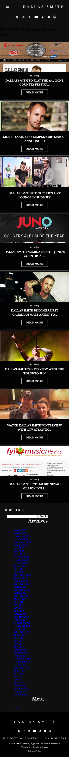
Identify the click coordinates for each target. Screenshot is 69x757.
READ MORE (34, 92)
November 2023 (22, 535)
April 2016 (19, 646)
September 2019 (22, 583)
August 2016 (20, 634)
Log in (16, 707)
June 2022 (18, 547)
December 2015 (21, 658)
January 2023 (20, 544)
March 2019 (19, 586)
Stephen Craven (40, 747)
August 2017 (19, 598)
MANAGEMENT (55, 738)
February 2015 (21, 688)
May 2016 (18, 643)
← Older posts (12, 510)
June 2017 (18, 604)
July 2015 (18, 673)
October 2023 (20, 538)
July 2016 (18, 637)
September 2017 (21, 595)
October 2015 (20, 664)
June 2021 (18, 571)
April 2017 (18, 610)
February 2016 (21, 652)
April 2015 (18, 682)
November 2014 (21, 694)
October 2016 (20, 628)
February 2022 (21, 556)
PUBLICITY (10, 738)
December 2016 (21, 622)
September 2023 (22, 541)
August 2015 (19, 670)
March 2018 (19, 592)
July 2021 (18, 568)
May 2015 (18, 679)
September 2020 (22, 574)
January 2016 (20, 655)
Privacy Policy (34, 751)
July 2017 (18, 601)
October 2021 (20, 562)
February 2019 (21, 589)
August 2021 (19, 565)
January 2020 (20, 580)
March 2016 (19, 649)
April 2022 (19, 553)
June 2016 (18, 640)
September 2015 (22, 667)
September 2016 (22, 631)
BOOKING (32, 738)
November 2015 (21, 661)
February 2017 (21, 616)
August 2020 (20, 577)
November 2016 (21, 625)
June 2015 (18, 676)
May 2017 (18, 607)
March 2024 (19, 532)
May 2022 (18, 550)
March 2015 (19, 685)
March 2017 (19, 613)
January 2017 (20, 619)
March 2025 (19, 529)
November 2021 (21, 559)
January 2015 (20, 691)
